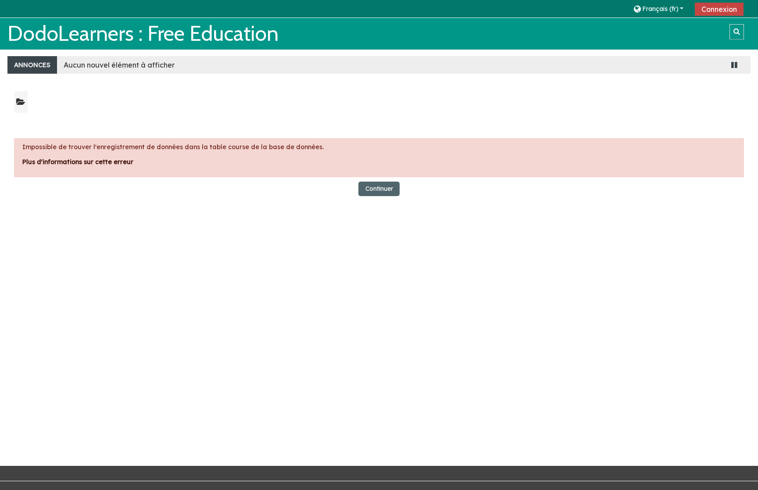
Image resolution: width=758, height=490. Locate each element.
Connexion (719, 9)
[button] (660, 8)
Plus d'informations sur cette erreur (77, 162)
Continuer (379, 189)
